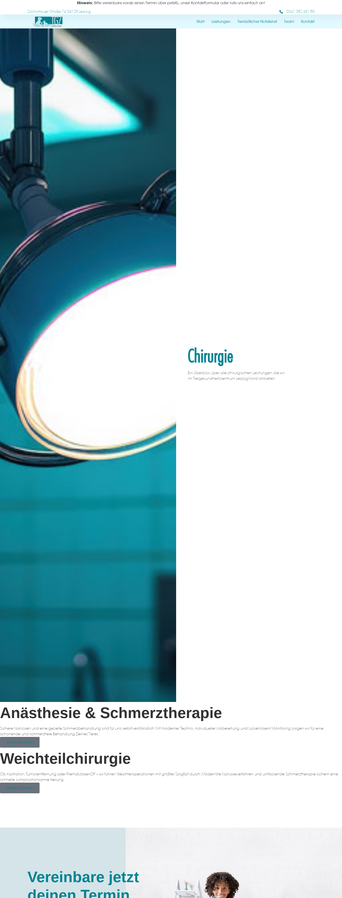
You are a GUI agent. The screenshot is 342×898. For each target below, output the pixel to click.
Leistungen (221, 21)
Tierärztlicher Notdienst (257, 21)
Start (201, 21)
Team (289, 21)
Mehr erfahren (20, 742)
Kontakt (308, 21)
